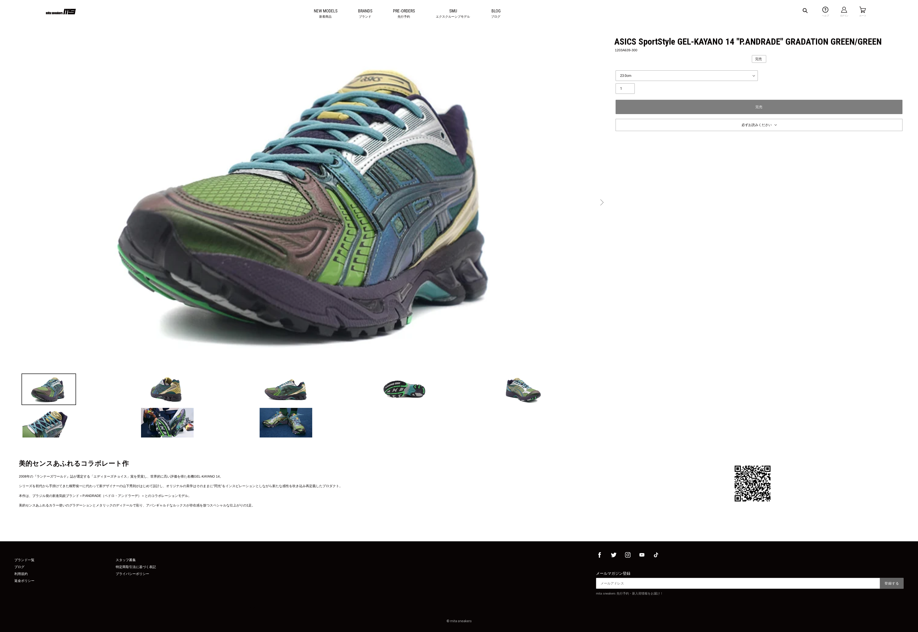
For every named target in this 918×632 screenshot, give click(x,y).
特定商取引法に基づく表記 (136, 567)
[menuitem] (326, 11)
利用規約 (21, 574)
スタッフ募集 (126, 560)
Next (601, 202)
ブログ (19, 567)
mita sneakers (461, 621)
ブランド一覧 (24, 560)
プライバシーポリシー (132, 574)
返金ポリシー (24, 581)
